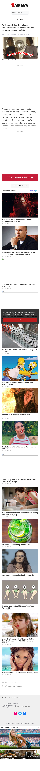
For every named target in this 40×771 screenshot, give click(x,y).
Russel (27, 34)
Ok (20, 319)
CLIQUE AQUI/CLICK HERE (22, 707)
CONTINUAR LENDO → (20, 177)
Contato (4, 698)
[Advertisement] (20, 86)
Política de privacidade (14, 698)
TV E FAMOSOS (12, 683)
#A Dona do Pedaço (13, 686)
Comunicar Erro (18, 185)
